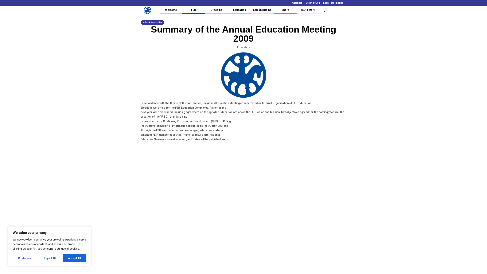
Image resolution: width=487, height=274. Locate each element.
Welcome (171, 9)
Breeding (216, 9)
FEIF (194, 9)
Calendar (297, 3)
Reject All (50, 258)
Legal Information (333, 3)
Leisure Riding (262, 9)
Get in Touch (313, 3)
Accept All (74, 258)
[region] (49, 246)
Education (239, 9)
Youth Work (308, 9)
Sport (285, 9)
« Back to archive (152, 22)
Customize (25, 258)
